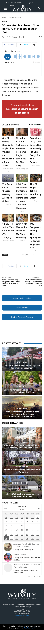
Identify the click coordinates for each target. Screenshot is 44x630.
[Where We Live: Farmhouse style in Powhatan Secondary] (22, 487)
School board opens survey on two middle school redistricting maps (33, 282)
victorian (12, 255)
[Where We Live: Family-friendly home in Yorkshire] (22, 463)
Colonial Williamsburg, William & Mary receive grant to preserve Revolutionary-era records (22, 414)
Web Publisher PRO (30, 628)
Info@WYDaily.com (22, 615)
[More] (34, 44)
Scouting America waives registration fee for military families (22, 391)
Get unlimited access (14, 3)
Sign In (30, 3)
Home (4, 18)
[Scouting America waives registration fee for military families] (22, 383)
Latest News (12, 18)
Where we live (30, 255)
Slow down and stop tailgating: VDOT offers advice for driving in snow (11, 282)
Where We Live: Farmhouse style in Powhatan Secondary (22, 495)
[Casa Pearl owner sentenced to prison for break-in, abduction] (22, 359)
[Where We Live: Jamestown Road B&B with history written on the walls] (22, 439)
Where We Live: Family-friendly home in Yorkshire (22, 470)
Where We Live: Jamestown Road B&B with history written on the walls (22, 446)
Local (19, 18)
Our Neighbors (21, 442)
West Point (20, 255)
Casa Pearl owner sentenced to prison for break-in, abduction (22, 366)
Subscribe (10, 5)
